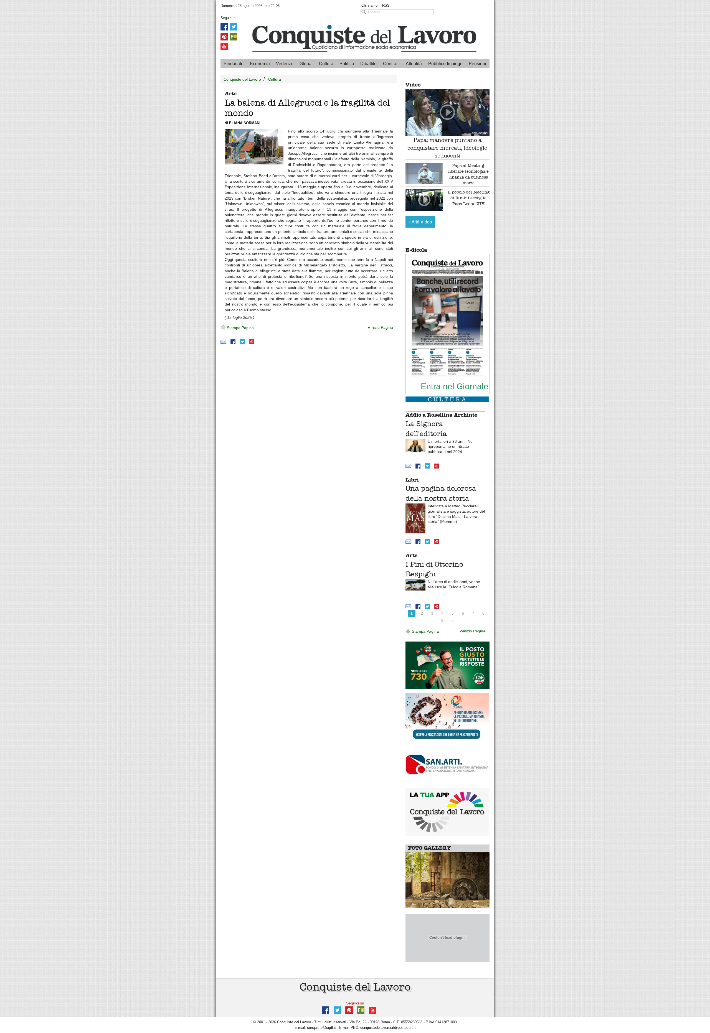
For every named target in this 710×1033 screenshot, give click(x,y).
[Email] (223, 341)
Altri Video (420, 221)
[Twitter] (233, 26)
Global (306, 63)
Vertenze (284, 63)
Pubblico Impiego (445, 63)
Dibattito (368, 63)
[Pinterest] (224, 36)
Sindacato (234, 63)
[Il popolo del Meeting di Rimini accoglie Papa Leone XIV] (424, 200)
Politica (346, 63)
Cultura (326, 63)
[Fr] (233, 36)
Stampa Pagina (240, 327)
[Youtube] (224, 46)
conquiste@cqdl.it (321, 1028)
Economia (260, 63)
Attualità (414, 63)
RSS (386, 5)
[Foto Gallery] (447, 879)
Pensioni (477, 63)
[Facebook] (224, 26)
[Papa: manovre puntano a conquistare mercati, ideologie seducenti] (447, 112)
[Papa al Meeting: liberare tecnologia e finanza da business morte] (424, 173)
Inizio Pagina (382, 327)
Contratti (391, 63)
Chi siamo (369, 5)
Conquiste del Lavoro (242, 79)
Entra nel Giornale (454, 386)
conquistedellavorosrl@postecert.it (388, 1028)
